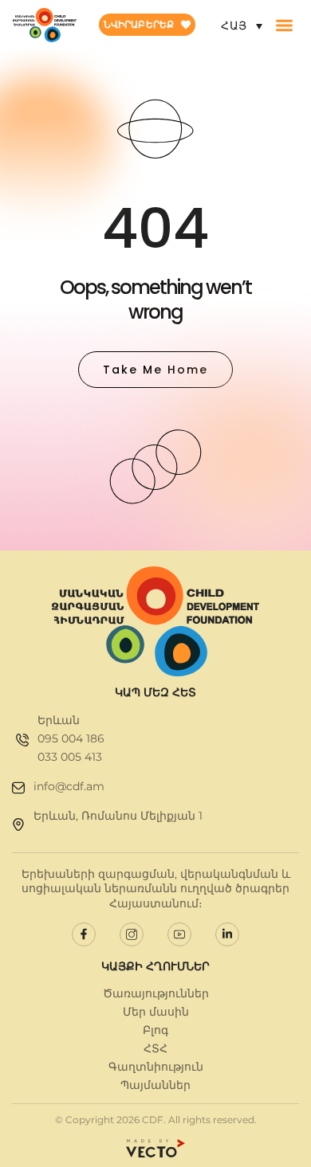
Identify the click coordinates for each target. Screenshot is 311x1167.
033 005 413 (69, 757)
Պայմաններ (155, 1085)
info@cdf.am (68, 786)
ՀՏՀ (155, 1048)
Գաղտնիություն (155, 1066)
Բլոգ (155, 1030)
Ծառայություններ (156, 993)
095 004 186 (70, 738)
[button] (284, 25)
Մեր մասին (156, 1011)
